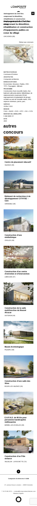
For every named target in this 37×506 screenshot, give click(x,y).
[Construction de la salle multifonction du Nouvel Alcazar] (18, 293)
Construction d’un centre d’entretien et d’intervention (17, 272)
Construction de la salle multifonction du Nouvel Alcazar (15, 310)
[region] (18, 53)
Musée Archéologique (14, 347)
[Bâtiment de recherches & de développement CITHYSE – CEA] (18, 182)
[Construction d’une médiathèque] (18, 220)
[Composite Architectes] (18, 480)
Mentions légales (18, 493)
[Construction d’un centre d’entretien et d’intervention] (18, 257)
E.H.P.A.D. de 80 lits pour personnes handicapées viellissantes (16, 420)
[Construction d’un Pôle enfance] (18, 442)
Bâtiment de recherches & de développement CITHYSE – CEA (17, 198)
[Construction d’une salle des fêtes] (18, 366)
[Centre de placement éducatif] (18, 147)
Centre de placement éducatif (18, 162)
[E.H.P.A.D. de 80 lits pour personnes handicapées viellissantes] (18, 403)
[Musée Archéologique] (18, 332)
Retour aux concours (26, 42)
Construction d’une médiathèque (13, 236)
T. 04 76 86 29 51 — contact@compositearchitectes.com (19, 491)
